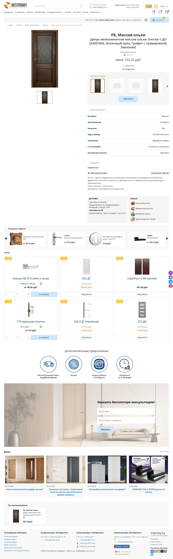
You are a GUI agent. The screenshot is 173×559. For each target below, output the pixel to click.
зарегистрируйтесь (134, 20)
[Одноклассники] (155, 551)
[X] (162, 551)
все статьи (164, 451)
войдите (118, 20)
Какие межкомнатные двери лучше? (24, 489)
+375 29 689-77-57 (100, 7)
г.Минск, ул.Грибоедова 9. (85, 537)
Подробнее (121, 213)
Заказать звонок (121, 546)
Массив (133, 52)
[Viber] (165, 551)
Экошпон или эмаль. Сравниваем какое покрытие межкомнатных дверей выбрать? (66, 492)
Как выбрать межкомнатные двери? (107, 489)
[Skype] (152, 554)
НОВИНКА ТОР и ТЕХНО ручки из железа (148, 490)
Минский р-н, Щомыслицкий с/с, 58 (53, 537)
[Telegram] (158, 551)
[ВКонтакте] (152, 551)
